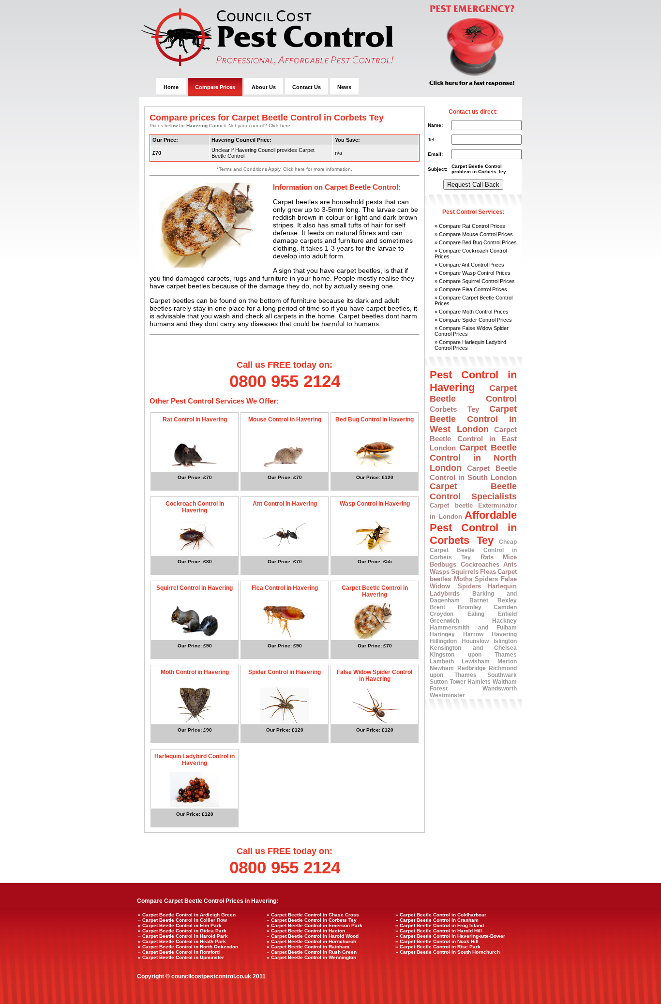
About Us (264, 87)
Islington (505, 641)
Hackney (504, 620)
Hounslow (475, 641)
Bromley (469, 607)
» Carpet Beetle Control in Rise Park (438, 946)
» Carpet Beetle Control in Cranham (437, 920)
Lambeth (442, 661)
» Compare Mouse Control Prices (474, 234)
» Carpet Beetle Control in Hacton (306, 930)
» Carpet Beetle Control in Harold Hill (438, 930)
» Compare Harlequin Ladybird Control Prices (470, 345)
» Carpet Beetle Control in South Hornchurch (447, 952)
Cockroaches (480, 564)
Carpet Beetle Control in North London (473, 458)
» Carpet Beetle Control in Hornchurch (311, 941)
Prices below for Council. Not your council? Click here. (221, 125)
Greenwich (444, 620)
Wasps (440, 571)
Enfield (507, 614)
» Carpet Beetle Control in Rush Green (312, 952)
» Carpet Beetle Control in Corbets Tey (312, 920)
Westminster (447, 695)
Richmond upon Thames (473, 671)
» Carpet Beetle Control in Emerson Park (314, 925)
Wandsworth (499, 688)
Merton (507, 661)
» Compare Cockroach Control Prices (471, 253)
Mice (510, 557)
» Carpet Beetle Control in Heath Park (182, 941)
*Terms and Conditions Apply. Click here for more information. (284, 169)
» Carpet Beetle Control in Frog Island (439, 925)
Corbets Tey (454, 409)
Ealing (475, 614)
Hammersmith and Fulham (473, 627)
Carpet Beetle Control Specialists (473, 491)
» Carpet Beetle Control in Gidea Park (182, 930)
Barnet (478, 600)
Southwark (502, 675)
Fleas (488, 571)
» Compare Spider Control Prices (473, 320)
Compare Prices (215, 87)
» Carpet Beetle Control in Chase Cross (313, 914)
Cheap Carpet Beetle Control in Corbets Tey (473, 550)
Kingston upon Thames (473, 654)
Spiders (486, 579)
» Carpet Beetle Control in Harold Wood (313, 936)
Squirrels (465, 571)
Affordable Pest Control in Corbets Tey (473, 527)
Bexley (507, 600)
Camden (505, 607)
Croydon (441, 614)
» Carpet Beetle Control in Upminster (181, 957)
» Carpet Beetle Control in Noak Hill (437, 941)
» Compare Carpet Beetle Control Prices (473, 300)
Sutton (439, 681)
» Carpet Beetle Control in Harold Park (183, 936)
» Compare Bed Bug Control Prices (476, 242)
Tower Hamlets (470, 681)
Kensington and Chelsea (473, 647)
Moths (463, 579)
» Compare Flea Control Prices (471, 289)
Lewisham (476, 661)
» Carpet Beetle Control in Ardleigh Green (187, 914)
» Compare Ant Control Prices (469, 265)
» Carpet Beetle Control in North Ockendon (188, 946)
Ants (510, 564)
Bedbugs (443, 564)
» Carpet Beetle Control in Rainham (308, 946)
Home (171, 87)
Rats (487, 557)
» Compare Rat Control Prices (470, 226)
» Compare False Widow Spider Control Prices (472, 331)
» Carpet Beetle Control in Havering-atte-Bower (450, 936)
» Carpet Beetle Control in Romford (179, 952)
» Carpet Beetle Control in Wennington (311, 957)
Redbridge (471, 668)
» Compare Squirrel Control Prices (475, 281)
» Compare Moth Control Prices (472, 312)
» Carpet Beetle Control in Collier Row (182, 920)
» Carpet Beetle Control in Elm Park (180, 925)
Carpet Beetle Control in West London (473, 419)
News (344, 87)
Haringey (442, 634)
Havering (504, 634)
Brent (437, 607)
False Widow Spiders (473, 582)
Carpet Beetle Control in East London (473, 438)
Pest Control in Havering (473, 381)
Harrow (473, 634)
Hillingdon (443, 641)
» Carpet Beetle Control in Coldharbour (440, 914)
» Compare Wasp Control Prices (473, 273)
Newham (442, 668)
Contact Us (306, 87)
